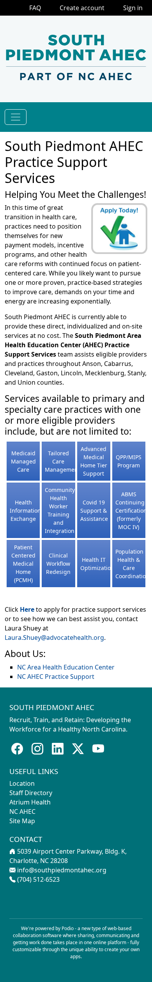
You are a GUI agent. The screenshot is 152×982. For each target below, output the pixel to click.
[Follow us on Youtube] (98, 749)
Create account (82, 8)
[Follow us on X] (78, 749)
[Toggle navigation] (16, 117)
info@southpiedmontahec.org (61, 870)
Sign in (133, 8)
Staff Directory (30, 792)
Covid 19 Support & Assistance (94, 510)
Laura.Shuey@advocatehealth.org (54, 637)
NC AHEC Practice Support (55, 676)
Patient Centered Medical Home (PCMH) (23, 563)
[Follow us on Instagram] (37, 749)
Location (22, 783)
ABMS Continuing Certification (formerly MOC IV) (131, 510)
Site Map (22, 821)
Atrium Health (30, 802)
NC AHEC (22, 811)
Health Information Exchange (25, 510)
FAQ (35, 8)
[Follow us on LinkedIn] (57, 749)
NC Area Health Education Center (66, 667)
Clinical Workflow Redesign (58, 563)
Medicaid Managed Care (23, 461)
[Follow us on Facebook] (17, 749)
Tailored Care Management (62, 461)
